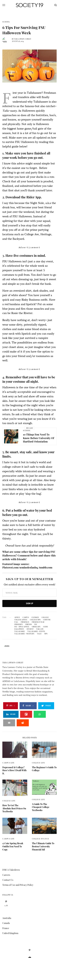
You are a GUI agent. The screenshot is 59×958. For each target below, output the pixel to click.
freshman (25, 622)
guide (45, 626)
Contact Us (7, 879)
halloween (19, 629)
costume (47, 619)
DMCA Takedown (11, 869)
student (30, 629)
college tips (35, 619)
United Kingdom (10, 933)
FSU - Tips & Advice (21, 626)
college (45, 617)
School (6, 22)
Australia (6, 918)
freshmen (18, 624)
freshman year (38, 622)
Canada (6, 923)
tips (45, 633)
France (5, 928)
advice (17, 617)
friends (28, 624)
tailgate (39, 629)
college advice (20, 619)
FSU (35, 624)
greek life (36, 626)
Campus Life (8, 763)
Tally (39, 633)
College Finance (40, 838)
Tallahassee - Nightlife (24, 633)
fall (16, 622)
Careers (6, 874)
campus (25, 617)
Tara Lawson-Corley (22, 39)
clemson (35, 617)
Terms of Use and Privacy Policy (17, 884)
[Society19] (29, 5)
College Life (38, 763)
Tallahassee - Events (36, 631)
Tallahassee (19, 631)
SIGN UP (29, 603)
